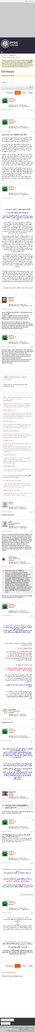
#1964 (31, 863)
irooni (10, 502)
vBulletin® (26, 1029)
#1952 (31, 131)
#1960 (31, 719)
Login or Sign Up (29, 1)
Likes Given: (25, 106)
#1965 (31, 913)
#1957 (31, 531)
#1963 (31, 831)
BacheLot (12, 297)
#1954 (31, 309)
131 (17, 93)
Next (31, 93)
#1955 (31, 347)
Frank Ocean (12, 557)
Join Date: (11, 105)
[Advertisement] (17, 19)
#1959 (31, 616)
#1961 (31, 741)
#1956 (31, 512)
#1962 (31, 801)
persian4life (12, 709)
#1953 (31, 198)
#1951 (31, 110)
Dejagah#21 (12, 792)
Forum (5, 55)
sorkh (10, 521)
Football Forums (12, 55)
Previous (9, 93)
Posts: (21, 105)
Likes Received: (13, 106)
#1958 (31, 567)
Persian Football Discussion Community (11, 57)
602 (24, 93)
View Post (23, 570)
